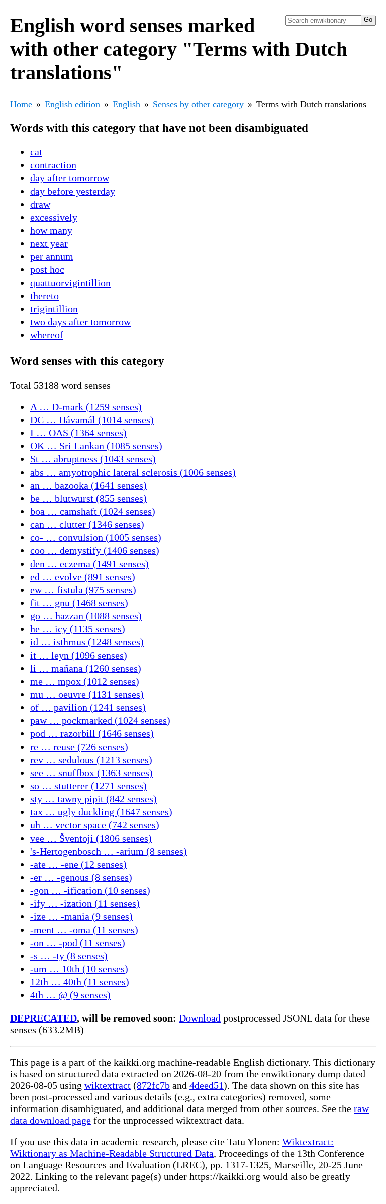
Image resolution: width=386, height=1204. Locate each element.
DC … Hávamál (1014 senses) (92, 419)
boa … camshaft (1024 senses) (92, 511)
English (126, 104)
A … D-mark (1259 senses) (86, 406)
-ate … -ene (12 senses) (78, 864)
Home (21, 104)
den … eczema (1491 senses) (89, 563)
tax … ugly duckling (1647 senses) (101, 811)
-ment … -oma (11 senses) (84, 929)
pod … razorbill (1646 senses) (92, 733)
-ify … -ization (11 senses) (85, 903)
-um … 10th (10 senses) (79, 968)
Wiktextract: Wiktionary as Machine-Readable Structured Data (172, 1147)
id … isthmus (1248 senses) (87, 641)
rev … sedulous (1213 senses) (91, 759)
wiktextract (107, 1085)
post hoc (47, 269)
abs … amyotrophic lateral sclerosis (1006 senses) (133, 472)
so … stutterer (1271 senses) (88, 785)
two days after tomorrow (80, 321)
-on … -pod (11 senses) (77, 942)
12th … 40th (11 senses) (79, 981)
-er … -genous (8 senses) (81, 877)
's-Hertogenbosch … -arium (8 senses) (108, 851)
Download (200, 1018)
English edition (72, 104)
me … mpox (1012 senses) (84, 681)
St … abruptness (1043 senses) (93, 459)
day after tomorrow (69, 177)
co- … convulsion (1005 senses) (95, 537)
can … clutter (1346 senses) (87, 524)
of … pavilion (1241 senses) (88, 707)
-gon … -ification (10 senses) (90, 890)
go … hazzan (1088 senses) (86, 615)
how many (51, 230)
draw (40, 204)
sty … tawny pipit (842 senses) (93, 798)
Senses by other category (198, 104)
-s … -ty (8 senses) (69, 955)
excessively (53, 217)
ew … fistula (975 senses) (83, 589)
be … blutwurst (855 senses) (88, 498)
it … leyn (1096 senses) (78, 655)
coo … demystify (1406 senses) (94, 550)
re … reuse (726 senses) (79, 746)
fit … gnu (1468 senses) (79, 602)
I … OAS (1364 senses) (78, 432)
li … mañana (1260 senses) (85, 668)
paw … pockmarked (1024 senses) (100, 720)
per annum (51, 256)
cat (36, 151)
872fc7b (153, 1085)
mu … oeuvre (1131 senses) (87, 694)
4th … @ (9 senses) (70, 994)
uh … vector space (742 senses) (94, 824)
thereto (44, 295)
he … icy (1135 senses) (77, 628)
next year (49, 243)
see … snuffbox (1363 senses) (91, 772)
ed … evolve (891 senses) (82, 576)
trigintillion (54, 308)
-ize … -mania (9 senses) (81, 916)
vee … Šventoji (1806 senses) (91, 838)
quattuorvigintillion (70, 282)
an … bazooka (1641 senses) (88, 485)
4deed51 (206, 1085)
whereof (46, 334)
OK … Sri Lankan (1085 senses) (96, 445)
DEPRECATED (43, 1018)
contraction (53, 164)
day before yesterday (72, 191)
